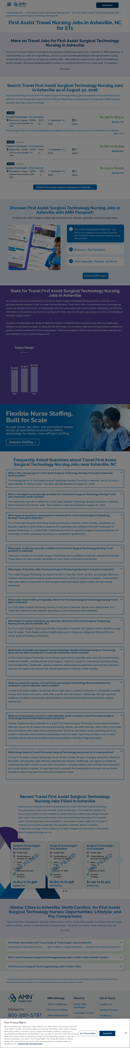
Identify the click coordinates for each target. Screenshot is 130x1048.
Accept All (107, 1033)
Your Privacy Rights (87, 1033)
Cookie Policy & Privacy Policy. (30, 1044)
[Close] (126, 1033)
